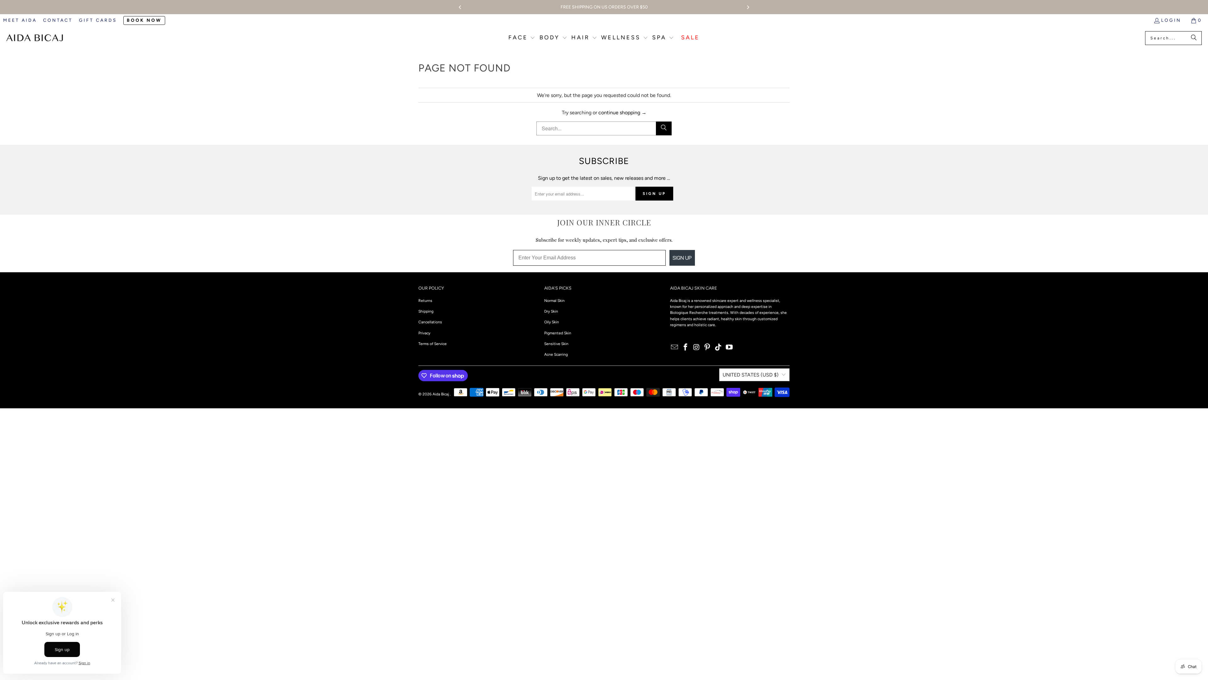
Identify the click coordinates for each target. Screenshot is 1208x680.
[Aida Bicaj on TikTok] (718, 347)
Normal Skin (554, 300)
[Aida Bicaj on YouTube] (729, 347)
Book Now (144, 20)
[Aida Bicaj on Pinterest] (707, 347)
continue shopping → (622, 113)
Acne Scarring (556, 354)
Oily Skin (551, 322)
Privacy (424, 333)
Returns (425, 300)
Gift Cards (98, 20)
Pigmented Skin (557, 333)
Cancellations (430, 322)
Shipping (425, 311)
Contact (58, 20)
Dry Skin (551, 311)
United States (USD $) (751, 375)
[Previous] (460, 7)
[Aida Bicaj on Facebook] (686, 347)
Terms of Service (432, 344)
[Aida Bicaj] (34, 38)
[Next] (748, 7)
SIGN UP (682, 258)
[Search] (1194, 38)
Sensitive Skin (556, 344)
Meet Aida (20, 20)
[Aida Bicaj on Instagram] (696, 347)
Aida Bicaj (441, 394)
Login (1171, 20)
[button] (521, 38)
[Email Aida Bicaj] (675, 347)
